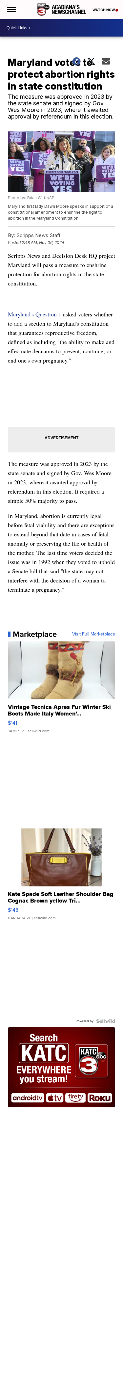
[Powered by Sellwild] (105, 1021)
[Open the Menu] (11, 9)
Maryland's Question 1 (34, 314)
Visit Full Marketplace (93, 634)
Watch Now (103, 10)
